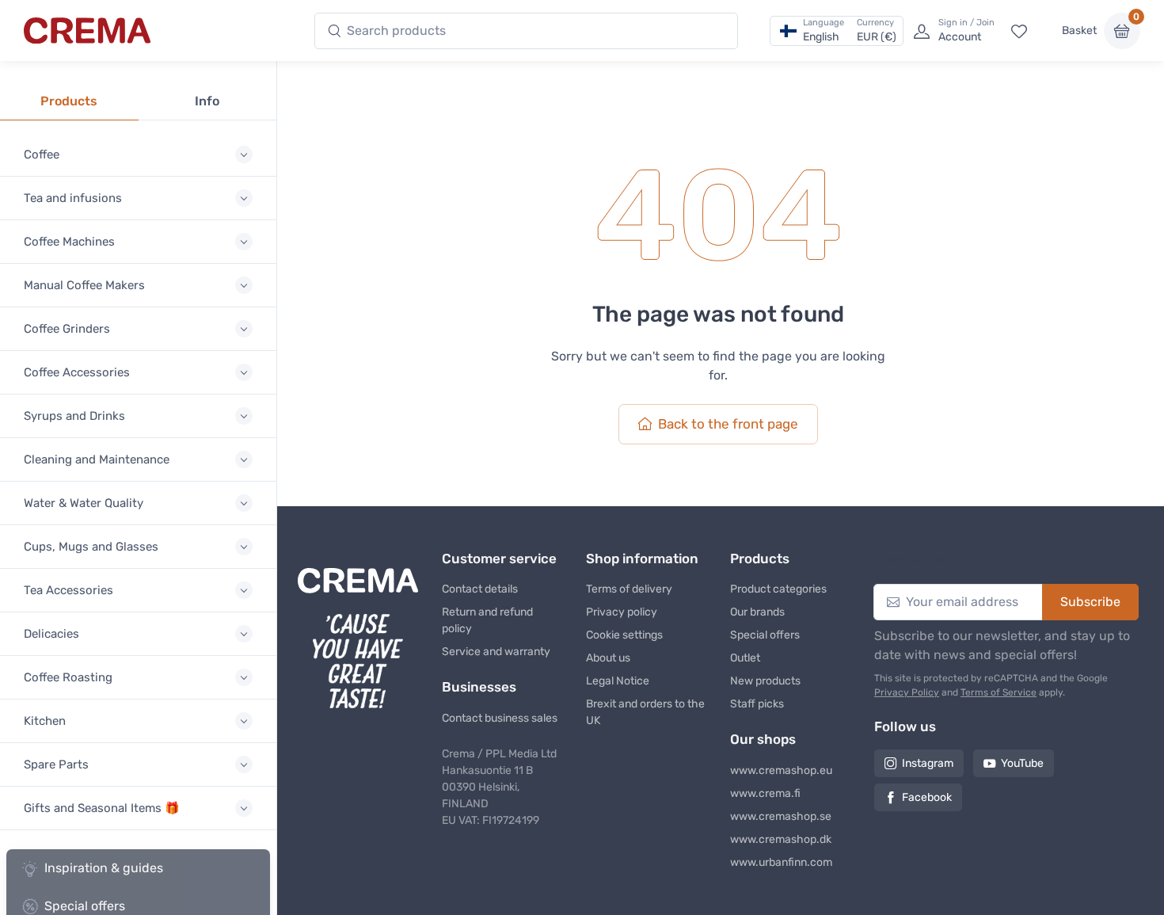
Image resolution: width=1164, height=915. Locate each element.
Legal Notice (617, 681)
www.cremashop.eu (781, 770)
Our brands (757, 612)
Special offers (765, 635)
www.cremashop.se (780, 816)
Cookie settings (624, 635)
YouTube (1022, 763)
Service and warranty (496, 651)
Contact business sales (499, 718)
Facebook (927, 797)
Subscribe (1090, 601)
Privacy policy (621, 612)
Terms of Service (998, 692)
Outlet (745, 658)
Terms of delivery (629, 589)
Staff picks (757, 704)
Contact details (480, 589)
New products (765, 681)
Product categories (778, 589)
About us (608, 658)
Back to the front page (728, 424)
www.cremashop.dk (780, 839)
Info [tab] (207, 101)
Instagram (927, 763)
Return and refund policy (487, 620)
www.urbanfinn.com (781, 862)
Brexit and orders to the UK (645, 712)
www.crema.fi (765, 793)
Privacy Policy (906, 692)
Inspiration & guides (103, 867)
